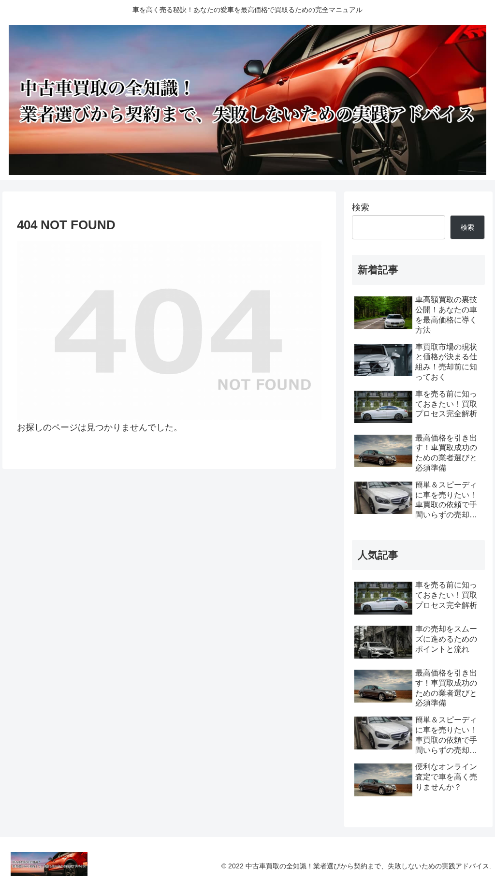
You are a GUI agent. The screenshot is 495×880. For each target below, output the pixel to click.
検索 (360, 207)
